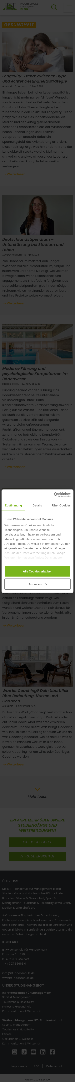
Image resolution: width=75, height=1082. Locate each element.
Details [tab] (37, 505)
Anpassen (35, 584)
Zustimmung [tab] (13, 505)
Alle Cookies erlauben (37, 571)
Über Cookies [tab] (61, 505)
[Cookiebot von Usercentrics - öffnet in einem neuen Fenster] (54, 494)
